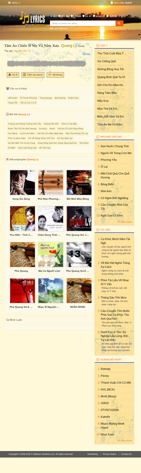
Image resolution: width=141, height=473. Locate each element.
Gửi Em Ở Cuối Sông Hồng (70, 128)
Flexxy (105, 375)
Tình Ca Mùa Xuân (16, 138)
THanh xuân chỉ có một (116, 382)
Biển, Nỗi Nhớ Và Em (110, 116)
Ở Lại (104, 166)
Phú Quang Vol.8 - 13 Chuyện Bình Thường (77, 271)
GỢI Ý (104, 45)
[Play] (10, 54)
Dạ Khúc (43, 128)
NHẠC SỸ (100, 16)
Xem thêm (126, 221)
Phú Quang (21, 271)
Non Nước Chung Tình (115, 146)
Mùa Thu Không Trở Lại (77, 133)
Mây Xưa (103, 100)
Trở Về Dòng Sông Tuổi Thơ (41, 138)
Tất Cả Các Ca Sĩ (28, 103)
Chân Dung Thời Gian (49, 234)
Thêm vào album (34, 75)
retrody (105, 368)
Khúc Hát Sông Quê (27, 148)
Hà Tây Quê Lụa (64, 138)
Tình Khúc (84, 143)
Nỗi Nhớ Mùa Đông (78, 198)
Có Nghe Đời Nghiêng (114, 198)
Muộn (52, 128)
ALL (55, 16)
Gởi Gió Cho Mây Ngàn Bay (50, 133)
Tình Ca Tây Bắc (69, 124)
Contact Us (126, 454)
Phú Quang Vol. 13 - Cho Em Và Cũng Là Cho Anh (77, 234)
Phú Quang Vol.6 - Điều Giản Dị (21, 307)
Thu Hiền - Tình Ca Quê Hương (21, 234)
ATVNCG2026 (109, 409)
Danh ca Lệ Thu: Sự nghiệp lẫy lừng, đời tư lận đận (114, 336)
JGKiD (105, 403)
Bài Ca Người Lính (49, 271)
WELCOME (123, 3)
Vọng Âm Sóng (21, 198)
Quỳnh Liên (118, 73)
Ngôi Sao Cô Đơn (112, 215)
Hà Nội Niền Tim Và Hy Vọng (21, 143)
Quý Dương (60, 98)
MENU (15, 3)
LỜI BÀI (77, 16)
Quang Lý (69, 45)
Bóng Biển (107, 184)
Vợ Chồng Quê (106, 61)
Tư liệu (105, 229)
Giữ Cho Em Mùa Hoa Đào (113, 85)
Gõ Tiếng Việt (60, 28)
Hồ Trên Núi (45, 148)
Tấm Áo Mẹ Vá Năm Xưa (112, 124)
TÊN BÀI (65, 16)
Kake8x (105, 416)
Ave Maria (12, 133)
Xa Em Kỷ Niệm (27, 133)
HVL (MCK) (108, 389)
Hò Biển (11, 148)
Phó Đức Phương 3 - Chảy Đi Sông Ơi (49, 198)
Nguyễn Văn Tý (22, 50)
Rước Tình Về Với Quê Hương (22, 128)
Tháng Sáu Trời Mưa (113, 297)
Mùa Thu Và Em (107, 108)
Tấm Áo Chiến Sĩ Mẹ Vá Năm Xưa (31, 45)
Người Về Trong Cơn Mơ (116, 153)
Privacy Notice (109, 454)
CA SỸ (88, 16)
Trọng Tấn (13, 103)
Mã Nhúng (57, 75)
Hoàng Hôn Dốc (51, 124)
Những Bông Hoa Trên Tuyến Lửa (118, 69)
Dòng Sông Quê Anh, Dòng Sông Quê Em (57, 143)
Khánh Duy (73, 98)
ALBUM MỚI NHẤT (111, 359)
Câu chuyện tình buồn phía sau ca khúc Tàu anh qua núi (115, 315)
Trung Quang (46, 98)
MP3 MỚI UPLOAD (111, 136)
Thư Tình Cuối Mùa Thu (112, 53)
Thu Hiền (117, 65)
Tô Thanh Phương (28, 98)
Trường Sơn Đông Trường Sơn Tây (24, 124)
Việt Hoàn (12, 98)
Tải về (15, 75)
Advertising (92, 454)
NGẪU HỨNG (77, 307)
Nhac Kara (107, 434)
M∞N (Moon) (108, 396)
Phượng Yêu (109, 159)
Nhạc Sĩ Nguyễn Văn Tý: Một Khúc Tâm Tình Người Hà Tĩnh (49, 307)
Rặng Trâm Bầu (107, 92)
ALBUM (113, 16)
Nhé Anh (106, 191)
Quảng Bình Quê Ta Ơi (111, 77)
